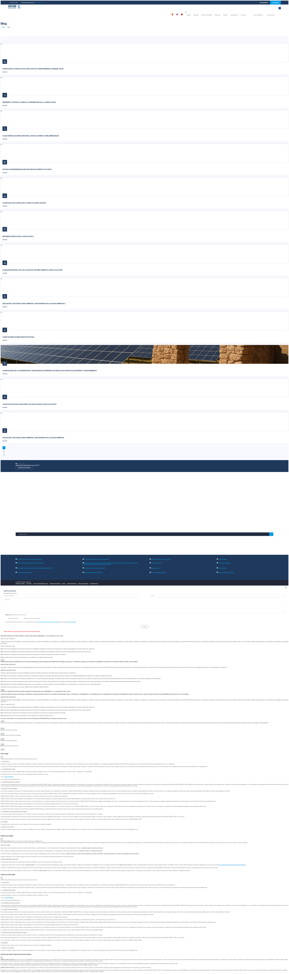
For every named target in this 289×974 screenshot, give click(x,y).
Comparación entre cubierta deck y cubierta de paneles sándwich (24, 203)
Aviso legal (28, 583)
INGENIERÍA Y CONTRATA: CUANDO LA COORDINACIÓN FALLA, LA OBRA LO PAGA (29, 102)
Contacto (243, 15)
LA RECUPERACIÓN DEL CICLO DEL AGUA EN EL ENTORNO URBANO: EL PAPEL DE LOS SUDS (32, 270)
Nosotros (196, 15)
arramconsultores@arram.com (28, 2)
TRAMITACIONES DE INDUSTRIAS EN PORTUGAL (18, 337)
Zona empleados (263, 2)
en (39, 2)
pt (41, 2)
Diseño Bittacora (94, 583)
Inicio (3, 27)
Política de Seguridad (83, 583)
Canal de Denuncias (72, 583)
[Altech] (14, 8)
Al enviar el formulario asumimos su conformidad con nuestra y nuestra (41, 622)
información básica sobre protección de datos (48, 622)
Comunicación (234, 15)
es (36, 2)
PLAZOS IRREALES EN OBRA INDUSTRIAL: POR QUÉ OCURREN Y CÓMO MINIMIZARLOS (30, 136)
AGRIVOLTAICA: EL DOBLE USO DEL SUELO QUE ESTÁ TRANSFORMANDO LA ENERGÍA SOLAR (32, 69)
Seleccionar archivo (13, 618)
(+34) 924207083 (8, 777)
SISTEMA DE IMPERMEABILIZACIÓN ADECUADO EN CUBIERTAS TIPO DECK (27, 169)
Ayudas (63, 583)
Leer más (5, 71)
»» (4, 455)
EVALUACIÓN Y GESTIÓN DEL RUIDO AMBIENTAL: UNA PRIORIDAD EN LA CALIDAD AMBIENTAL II (33, 303)
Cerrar (2, 660)
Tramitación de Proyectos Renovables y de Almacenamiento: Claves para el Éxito (29, 404)
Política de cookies (20, 583)
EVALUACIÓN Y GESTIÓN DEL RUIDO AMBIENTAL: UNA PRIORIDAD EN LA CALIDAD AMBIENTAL (33, 437)
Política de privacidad (55, 583)
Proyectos (217, 15)
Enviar (144, 626)
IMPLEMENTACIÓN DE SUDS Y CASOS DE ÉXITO (18, 236)
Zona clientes (275, 2)
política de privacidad (71, 622)
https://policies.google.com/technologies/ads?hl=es (232, 865)
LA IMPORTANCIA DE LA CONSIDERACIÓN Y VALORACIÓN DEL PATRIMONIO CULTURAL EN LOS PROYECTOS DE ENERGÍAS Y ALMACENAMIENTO (49, 370)
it (44, 2)
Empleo (225, 15)
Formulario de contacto (24, 467)
